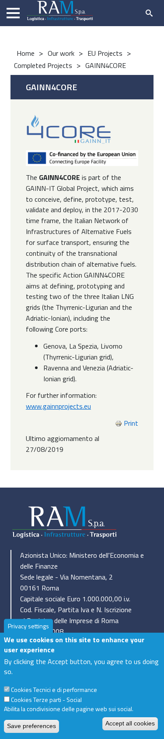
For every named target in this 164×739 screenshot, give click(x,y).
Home (26, 53)
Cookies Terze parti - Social (46, 699)
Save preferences (31, 725)
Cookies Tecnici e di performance (54, 689)
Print (131, 423)
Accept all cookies (130, 723)
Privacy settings (28, 626)
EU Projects (104, 53)
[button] (82, 157)
